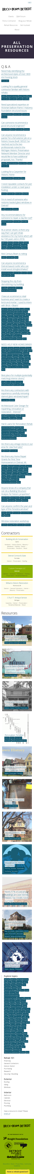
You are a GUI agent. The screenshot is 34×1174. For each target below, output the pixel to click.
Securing (15, 330)
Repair (29, 474)
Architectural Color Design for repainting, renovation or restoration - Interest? (15, 408)
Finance (19, 430)
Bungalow (19, 982)
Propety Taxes (13, 433)
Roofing (4, 224)
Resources (23, 435)
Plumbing (4, 245)
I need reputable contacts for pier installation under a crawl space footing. (16, 187)
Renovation (13, 99)
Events (11, 16)
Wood (23, 178)
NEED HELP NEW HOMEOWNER (16, 344)
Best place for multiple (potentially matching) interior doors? (16, 377)
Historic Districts (10, 415)
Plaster (3, 325)
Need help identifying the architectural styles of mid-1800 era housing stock (15, 74)
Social (12, 333)
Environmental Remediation (9, 312)
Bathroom (4, 243)
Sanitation (17, 1038)
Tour (20, 1047)
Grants (24, 430)
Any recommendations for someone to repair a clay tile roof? (16, 216)
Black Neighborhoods (13, 466)
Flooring (21, 243)
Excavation (26, 353)
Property (14, 1028)
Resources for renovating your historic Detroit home (16, 925)
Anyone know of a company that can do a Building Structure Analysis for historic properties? (16, 490)
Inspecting (26, 317)
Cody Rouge (7, 987)
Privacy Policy (19, 1164)
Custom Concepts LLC (17, 568)
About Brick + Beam (8, 1164)
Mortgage (16, 322)
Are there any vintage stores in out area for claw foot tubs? (17, 445)
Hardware (10, 317)
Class (3, 351)
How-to (16, 317)
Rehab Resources (11, 25)
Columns (7, 708)
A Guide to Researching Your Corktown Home (16, 769)
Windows (15, 209)
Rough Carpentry (8, 1038)
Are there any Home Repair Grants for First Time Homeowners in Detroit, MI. (14, 459)
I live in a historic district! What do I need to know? (16, 638)
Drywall (22, 309)
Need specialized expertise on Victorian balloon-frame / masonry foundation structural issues (17, 107)
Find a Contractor (9, 21)
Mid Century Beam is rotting (14, 253)
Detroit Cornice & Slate (17, 555)
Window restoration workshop (15, 521)
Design (10, 309)
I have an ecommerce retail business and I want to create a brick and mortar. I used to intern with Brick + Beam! (16, 301)
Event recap (20, 998)
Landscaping (21, 320)
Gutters (28, 314)
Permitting (4, 288)
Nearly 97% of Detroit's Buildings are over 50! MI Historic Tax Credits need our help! (16, 896)
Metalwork (10, 322)
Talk (29, 333)
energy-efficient (19, 427)
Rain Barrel (20, 1030)
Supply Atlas (21, 1044)
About (17, 29)
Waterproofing (8, 336)
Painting (30, 163)
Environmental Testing (10, 998)
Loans (6, 934)
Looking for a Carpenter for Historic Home (13, 173)
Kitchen (15, 320)
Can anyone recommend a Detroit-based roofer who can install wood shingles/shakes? (15, 266)
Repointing (25, 194)
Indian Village (11, 1014)
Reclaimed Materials (7, 328)
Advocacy (7, 904)
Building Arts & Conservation (17, 539)
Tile (3, 336)
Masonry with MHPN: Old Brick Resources (16, 965)
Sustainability (21, 477)
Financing (25, 312)
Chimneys (28, 348)
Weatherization (6, 275)
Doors (17, 309)
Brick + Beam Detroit (17, 9)
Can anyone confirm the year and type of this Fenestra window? (16, 508)
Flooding (12, 1003)
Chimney (22, 348)
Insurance (4, 320)
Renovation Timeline (14, 735)
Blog (6, 931)
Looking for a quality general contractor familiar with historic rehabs (15, 89)
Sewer (3, 333)
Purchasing (29, 325)
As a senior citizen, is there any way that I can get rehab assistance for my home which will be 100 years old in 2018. (16, 234)
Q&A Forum (21, 16)
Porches (10, 245)
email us (7, 1114)
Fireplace (15, 356)
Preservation (5, 81)
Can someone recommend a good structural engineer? (14, 124)
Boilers (14, 982)
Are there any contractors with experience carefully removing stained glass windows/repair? (15, 393)
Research (19, 99)
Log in (29, 2)
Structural (4, 117)
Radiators (14, 1030)
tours (23, 1047)
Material (12, 1020)
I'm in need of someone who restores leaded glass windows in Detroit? (16, 202)
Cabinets (10, 348)
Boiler (9, 982)
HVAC (20, 317)
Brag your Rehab (25, 21)
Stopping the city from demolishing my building (12, 283)
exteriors (15, 469)
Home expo (22, 1012)
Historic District (23, 96)
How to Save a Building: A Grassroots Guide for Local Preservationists (16, 669)
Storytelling (26, 99)
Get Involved (25, 25)
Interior (29, 96)
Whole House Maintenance (14, 248)
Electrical (10, 243)
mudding (6, 1022)
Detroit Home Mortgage (16, 351)
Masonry (13, 129)
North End (4, 500)
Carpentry (16, 348)
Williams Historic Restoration (17, 583)
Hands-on (4, 317)
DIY (13, 309)
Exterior (4, 96)
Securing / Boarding (24, 330)
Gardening (7, 1006)
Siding (7, 333)
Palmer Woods (25, 1022)
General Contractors (12, 96)
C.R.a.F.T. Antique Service (17, 597)
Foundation (10, 314)
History (3, 471)
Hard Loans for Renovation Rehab (17, 423)
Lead (3, 209)
